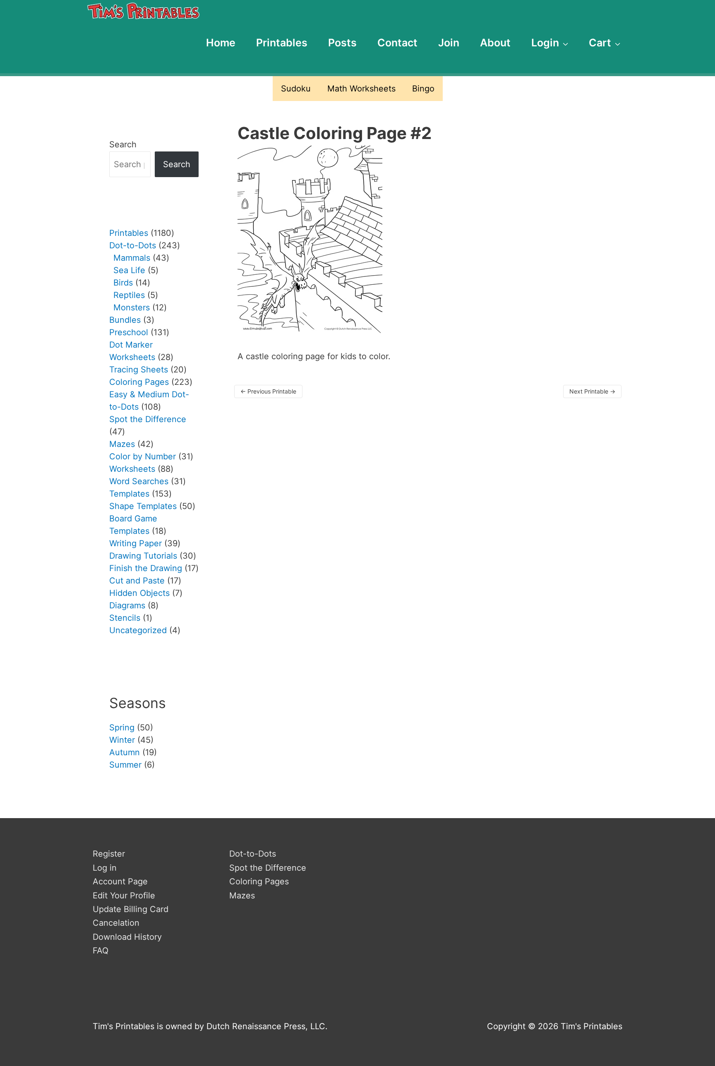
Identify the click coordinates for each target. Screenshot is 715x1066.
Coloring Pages (259, 881)
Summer (125, 765)
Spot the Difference (267, 868)
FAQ (100, 951)
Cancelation (116, 923)
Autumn (124, 752)
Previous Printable (268, 391)
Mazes (242, 895)
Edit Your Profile (124, 895)
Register (109, 854)
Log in (105, 868)
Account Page (120, 881)
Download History (127, 937)
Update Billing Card (130, 909)
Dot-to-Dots (252, 854)
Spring (121, 727)
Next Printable (592, 391)
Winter (122, 740)
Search (123, 144)
